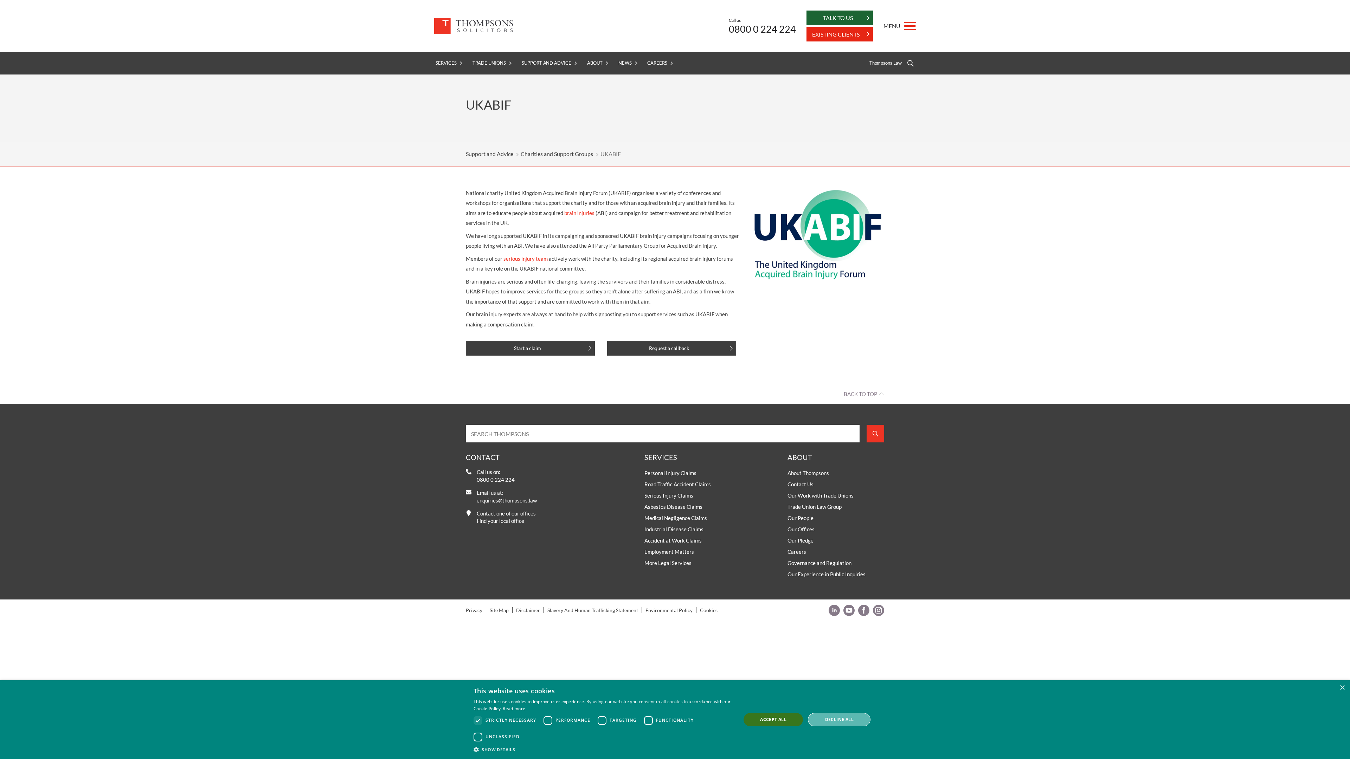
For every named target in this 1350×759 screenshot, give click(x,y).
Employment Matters (669, 552)
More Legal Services (668, 563)
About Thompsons (808, 473)
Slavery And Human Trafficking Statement (592, 610)
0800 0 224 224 (762, 29)
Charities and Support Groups (557, 153)
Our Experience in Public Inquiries (827, 574)
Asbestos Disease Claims (673, 507)
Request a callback (669, 348)
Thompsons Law (885, 63)
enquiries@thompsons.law (507, 500)
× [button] (1342, 687)
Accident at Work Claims (673, 540)
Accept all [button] (773, 719)
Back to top (860, 394)
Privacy (474, 610)
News (625, 63)
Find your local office (500, 521)
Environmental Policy (669, 610)
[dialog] (675, 719)
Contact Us (801, 484)
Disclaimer (528, 610)
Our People (801, 518)
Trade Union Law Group (815, 507)
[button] (603, 749)
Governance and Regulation (819, 563)
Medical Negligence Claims (675, 518)
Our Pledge (801, 540)
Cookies (709, 610)
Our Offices (801, 529)
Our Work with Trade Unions (821, 495)
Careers (657, 63)
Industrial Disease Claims (673, 529)
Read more (514, 709)
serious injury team (525, 258)
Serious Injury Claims (668, 495)
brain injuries (579, 213)
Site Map (499, 610)
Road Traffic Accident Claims (677, 484)
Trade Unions (489, 63)
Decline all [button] (839, 719)
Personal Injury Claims (670, 473)
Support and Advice (546, 63)
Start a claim (527, 348)
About (595, 63)
